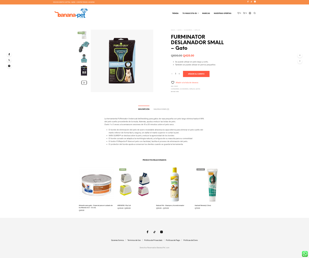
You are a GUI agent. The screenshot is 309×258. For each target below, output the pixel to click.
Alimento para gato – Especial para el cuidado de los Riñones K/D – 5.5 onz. (96, 206)
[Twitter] (9, 60)
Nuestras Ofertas (222, 13)
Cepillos (197, 30)
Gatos (179, 30)
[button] (239, 13)
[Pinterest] (9, 66)
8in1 (177, 91)
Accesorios (188, 30)
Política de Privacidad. (153, 240)
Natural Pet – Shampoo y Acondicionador (170, 205)
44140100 (91, 2)
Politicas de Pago (173, 240)
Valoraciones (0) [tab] (161, 109)
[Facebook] (9, 54)
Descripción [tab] (143, 109)
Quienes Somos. (117, 240)
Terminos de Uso (134, 240)
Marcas (206, 13)
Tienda (175, 13)
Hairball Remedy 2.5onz (203, 205)
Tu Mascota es (190, 13)
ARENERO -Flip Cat (124, 205)
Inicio (173, 30)
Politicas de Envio (190, 240)
